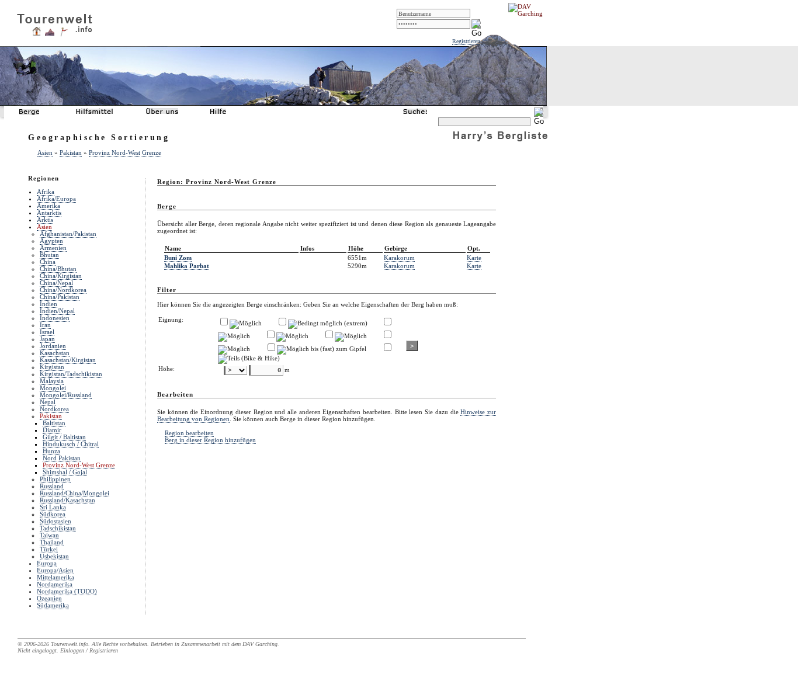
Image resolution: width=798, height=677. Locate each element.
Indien (48, 303)
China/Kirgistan (61, 275)
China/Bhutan (58, 268)
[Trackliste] (63, 34)
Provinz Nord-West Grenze (125, 152)
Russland (52, 485)
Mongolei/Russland (66, 394)
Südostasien (55, 521)
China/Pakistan (59, 296)
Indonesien (55, 317)
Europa (47, 563)
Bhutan (49, 254)
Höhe (355, 248)
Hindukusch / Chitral (71, 443)
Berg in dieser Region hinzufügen (210, 439)
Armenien (53, 247)
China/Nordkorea (63, 289)
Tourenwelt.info (69, 644)
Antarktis (49, 212)
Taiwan (49, 535)
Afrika (45, 191)
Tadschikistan (58, 528)
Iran (45, 324)
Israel (47, 331)
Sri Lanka (53, 507)
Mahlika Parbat (186, 265)
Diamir (52, 429)
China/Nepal (56, 282)
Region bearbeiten (189, 432)
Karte (474, 257)
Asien (45, 152)
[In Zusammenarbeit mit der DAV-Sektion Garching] (528, 13)
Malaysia (52, 380)
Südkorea (52, 514)
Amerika (48, 205)
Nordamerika (54, 584)
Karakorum (399, 257)
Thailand (52, 542)
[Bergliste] (49, 33)
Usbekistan (54, 556)
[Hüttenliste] (36, 33)
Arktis (45, 219)
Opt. (473, 248)
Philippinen (55, 478)
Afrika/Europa (56, 198)
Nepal (47, 401)
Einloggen (72, 650)
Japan (47, 338)
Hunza (51, 450)
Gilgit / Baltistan (64, 436)
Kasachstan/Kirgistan (68, 359)
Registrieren (466, 41)
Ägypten (51, 240)
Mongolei (53, 387)
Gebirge (395, 248)
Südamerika (53, 605)
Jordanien (53, 345)
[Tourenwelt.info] (54, 21)
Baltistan (54, 422)
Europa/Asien (55, 570)
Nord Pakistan (62, 457)
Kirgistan (52, 366)
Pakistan (71, 152)
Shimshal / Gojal (65, 471)
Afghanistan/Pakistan (68, 233)
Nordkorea (54, 408)
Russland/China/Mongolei (74, 493)
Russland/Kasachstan (67, 500)
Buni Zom (178, 257)
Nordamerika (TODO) (67, 591)
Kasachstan (55, 352)
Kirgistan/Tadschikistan (71, 373)
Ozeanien (49, 598)
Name (173, 248)
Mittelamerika (55, 577)
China (47, 261)
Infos (307, 248)
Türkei (49, 549)
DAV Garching (259, 644)
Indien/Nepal (57, 310)
